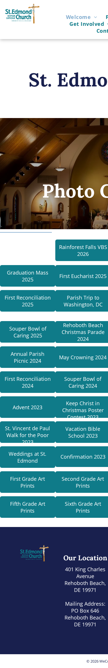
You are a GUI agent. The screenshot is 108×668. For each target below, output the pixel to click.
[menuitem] (81, 16)
